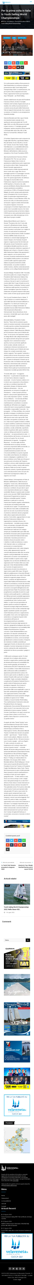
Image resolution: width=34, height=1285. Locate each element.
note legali (15, 1180)
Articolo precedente (8, 862)
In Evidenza (10, 21)
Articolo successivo (25, 862)
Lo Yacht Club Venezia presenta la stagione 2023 (8, 867)
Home (4, 21)
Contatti (3, 1206)
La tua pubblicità (6, 1201)
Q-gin (19, 1279)
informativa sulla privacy (10, 1185)
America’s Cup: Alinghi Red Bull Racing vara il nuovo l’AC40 (25, 867)
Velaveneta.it (5, 1198)
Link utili (3, 1203)
